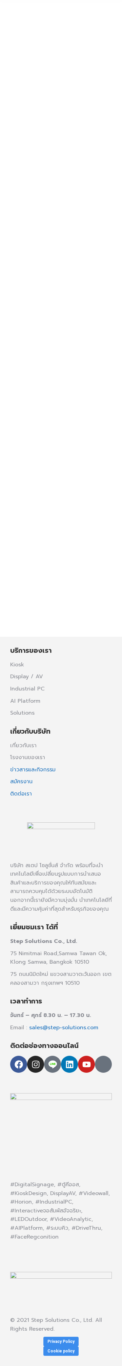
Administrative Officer (50, 32)
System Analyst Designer (52, 327)
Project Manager (54, 229)
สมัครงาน (21, 781)
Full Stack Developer (41, 445)
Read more (35, 91)
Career (27, 50)
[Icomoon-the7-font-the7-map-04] (103, 1064)
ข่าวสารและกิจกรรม (33, 770)
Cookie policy (61, 1351)
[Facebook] (18, 1064)
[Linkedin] (69, 1064)
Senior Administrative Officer (50, 133)
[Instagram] (35, 1064)
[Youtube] (86, 1064)
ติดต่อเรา (21, 794)
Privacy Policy (61, 1341)
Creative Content (55, 543)
